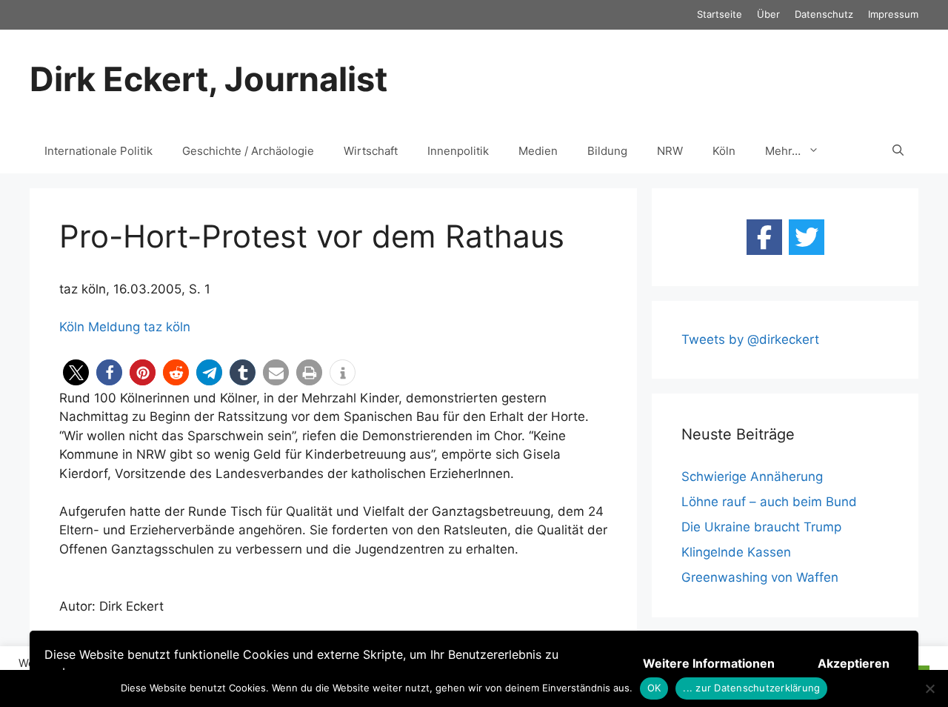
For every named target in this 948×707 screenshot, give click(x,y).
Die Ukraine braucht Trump (761, 527)
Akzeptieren (853, 663)
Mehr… (783, 151)
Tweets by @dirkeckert (750, 339)
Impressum (893, 14)
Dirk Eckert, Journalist (208, 79)
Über (768, 14)
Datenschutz (824, 14)
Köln (723, 151)
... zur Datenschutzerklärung (751, 688)
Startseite (719, 14)
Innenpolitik (458, 151)
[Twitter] (806, 237)
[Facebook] (764, 237)
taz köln (167, 326)
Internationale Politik (98, 151)
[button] (76, 372)
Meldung (114, 326)
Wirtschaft (371, 151)
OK (654, 688)
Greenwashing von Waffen (759, 577)
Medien (538, 151)
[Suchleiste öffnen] (898, 151)
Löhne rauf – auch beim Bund (769, 501)
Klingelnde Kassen (736, 552)
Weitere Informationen (709, 663)
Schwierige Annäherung (752, 476)
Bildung (607, 151)
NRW (670, 151)
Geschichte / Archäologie (248, 151)
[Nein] (929, 688)
